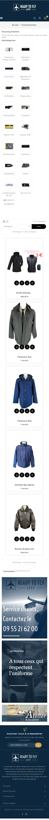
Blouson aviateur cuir (24, 549)
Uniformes (9, 96)
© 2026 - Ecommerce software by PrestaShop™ (24, 810)
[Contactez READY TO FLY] (24, 608)
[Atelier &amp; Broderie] (24, 713)
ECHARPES (9, 204)
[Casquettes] (9, 166)
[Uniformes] (9, 88)
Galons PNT (9, 135)
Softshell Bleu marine (24, 485)
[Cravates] (25, 107)
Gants (25, 174)
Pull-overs (9, 77)
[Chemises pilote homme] (9, 49)
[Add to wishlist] (21, 283)
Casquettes (9, 174)
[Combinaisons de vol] (9, 185)
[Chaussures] (25, 88)
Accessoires (9, 154)
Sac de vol (25, 193)
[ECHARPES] (9, 200)
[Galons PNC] (25, 127)
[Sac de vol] (25, 185)
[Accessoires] (9, 146)
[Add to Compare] (27, 283)
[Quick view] (32, 283)
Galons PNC (25, 135)
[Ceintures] (25, 146)
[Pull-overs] (9, 69)
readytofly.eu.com (22, 571)
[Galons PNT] (9, 127)
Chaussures (25, 96)
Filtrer (39, 226)
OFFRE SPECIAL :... (24, 293)
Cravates (26, 115)
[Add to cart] (16, 283)
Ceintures (25, 154)
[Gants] (25, 166)
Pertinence (17, 226)
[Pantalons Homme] (25, 49)
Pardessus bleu (24, 421)
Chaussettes (9, 115)
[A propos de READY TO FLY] (24, 671)
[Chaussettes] (9, 107)
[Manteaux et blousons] (25, 69)
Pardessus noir (24, 357)
